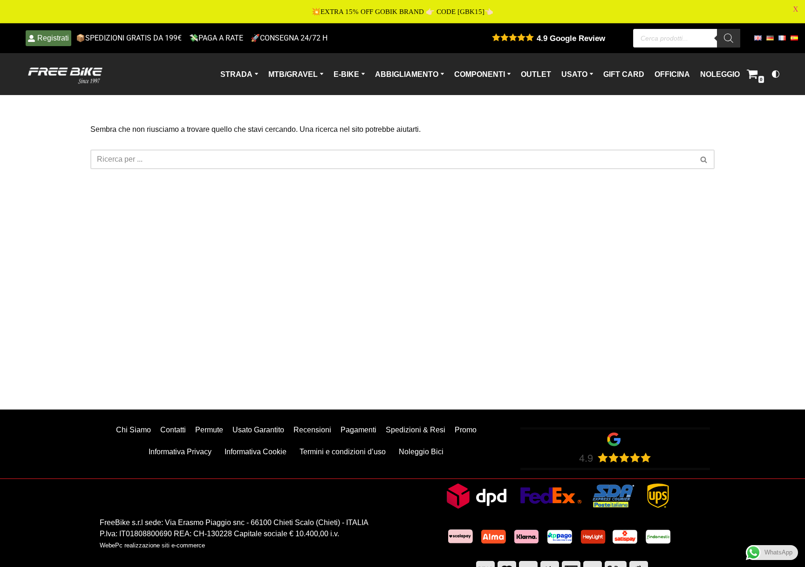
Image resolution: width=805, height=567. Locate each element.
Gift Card (623, 74)
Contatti (173, 430)
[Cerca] (704, 159)
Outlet (536, 74)
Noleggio (720, 74)
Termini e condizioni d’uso (343, 452)
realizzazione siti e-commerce (164, 545)
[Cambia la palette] (775, 74)
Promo (466, 430)
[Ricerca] (728, 38)
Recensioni (312, 430)
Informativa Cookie (256, 452)
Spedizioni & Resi (415, 430)
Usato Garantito (258, 430)
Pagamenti (358, 430)
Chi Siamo (133, 430)
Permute (209, 430)
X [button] (795, 9)
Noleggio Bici (421, 452)
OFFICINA (672, 74)
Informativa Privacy (180, 452)
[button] (256, 73)
